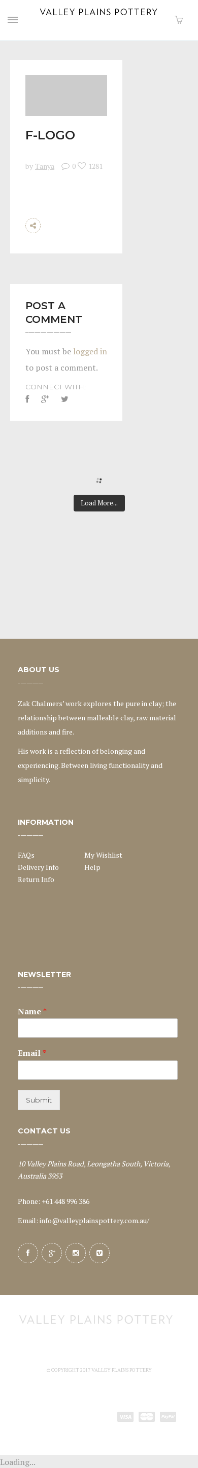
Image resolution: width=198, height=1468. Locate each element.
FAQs (26, 855)
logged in (90, 351)
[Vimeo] (99, 1253)
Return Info (36, 879)
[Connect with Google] (45, 399)
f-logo (50, 135)
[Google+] (52, 1253)
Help (92, 867)
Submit (39, 1100)
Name (32, 1011)
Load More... (99, 502)
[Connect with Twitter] (65, 399)
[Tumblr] (99, 240)
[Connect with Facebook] (29, 399)
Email (32, 1053)
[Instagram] (75, 1253)
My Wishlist (103, 855)
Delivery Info (38, 867)
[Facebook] (28, 1253)
